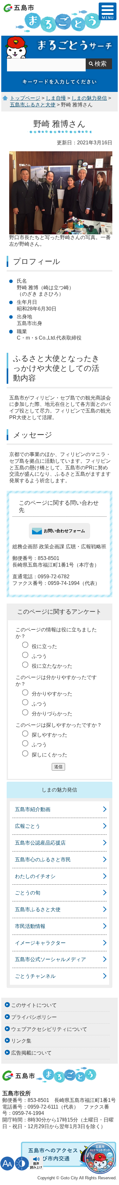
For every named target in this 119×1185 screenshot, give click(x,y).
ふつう (39, 656)
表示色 (22, 1163)
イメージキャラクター (40, 943)
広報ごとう (27, 826)
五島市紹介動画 (32, 809)
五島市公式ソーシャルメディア (50, 959)
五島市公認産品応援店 (40, 842)
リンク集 (21, 1041)
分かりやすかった (52, 693)
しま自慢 (56, 98)
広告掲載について (31, 1053)
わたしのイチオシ (35, 876)
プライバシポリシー (34, 1017)
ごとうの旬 (27, 892)
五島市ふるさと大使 (33, 104)
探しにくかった (49, 754)
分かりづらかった (52, 713)
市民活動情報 (30, 926)
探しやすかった (49, 734)
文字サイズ (7, 1163)
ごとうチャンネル (35, 976)
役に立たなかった (52, 666)
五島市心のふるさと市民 (43, 859)
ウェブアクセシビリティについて (49, 1029)
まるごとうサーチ (59, 47)
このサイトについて (34, 1005)
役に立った (44, 646)
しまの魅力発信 (89, 98)
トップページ (25, 98)
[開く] (107, 11)
